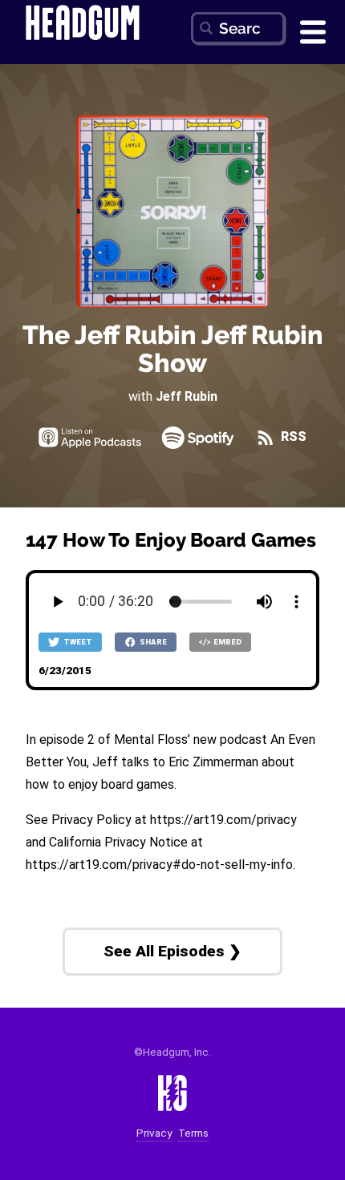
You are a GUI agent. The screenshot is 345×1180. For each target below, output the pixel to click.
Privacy (154, 1133)
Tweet (77, 641)
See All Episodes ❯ (173, 951)
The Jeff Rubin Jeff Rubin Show (172, 349)
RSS (292, 436)
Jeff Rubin (186, 396)
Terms (193, 1133)
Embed (227, 641)
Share (152, 641)
